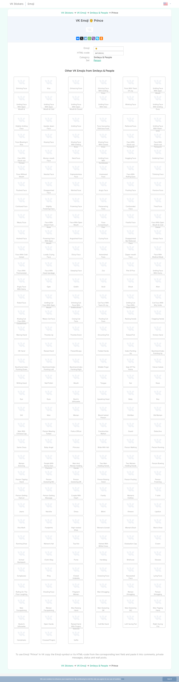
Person (97, 60)
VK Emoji (81, 12)
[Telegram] (85, 38)
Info (122, 679)
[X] (81, 38)
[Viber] (93, 38)
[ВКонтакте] (77, 38)
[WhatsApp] (89, 38)
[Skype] (97, 38)
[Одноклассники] (101, 38)
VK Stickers (67, 12)
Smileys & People (99, 12)
